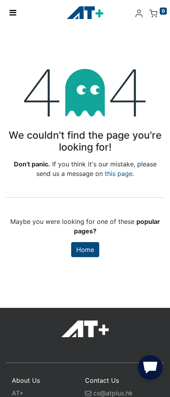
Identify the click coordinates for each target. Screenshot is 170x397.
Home (85, 250)
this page (118, 174)
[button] (150, 369)
